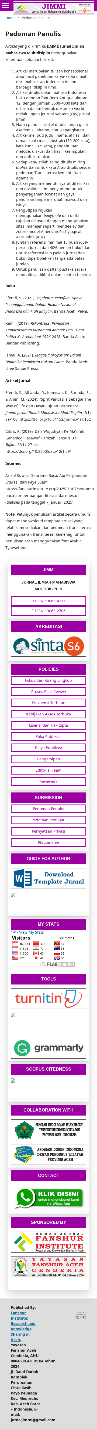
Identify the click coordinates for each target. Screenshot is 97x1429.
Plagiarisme (48, 842)
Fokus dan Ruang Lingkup (48, 680)
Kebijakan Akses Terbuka (48, 714)
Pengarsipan (48, 758)
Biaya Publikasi (48, 747)
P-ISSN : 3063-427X (48, 600)
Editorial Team (48, 770)
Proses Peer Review (48, 691)
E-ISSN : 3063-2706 (48, 610)
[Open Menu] (5, 5)
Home (10, 17)
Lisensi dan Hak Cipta (48, 725)
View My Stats (31, 932)
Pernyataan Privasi (48, 831)
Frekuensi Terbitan (48, 702)
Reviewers (48, 781)
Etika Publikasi (48, 736)
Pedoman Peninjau (48, 819)
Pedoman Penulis (48, 808)
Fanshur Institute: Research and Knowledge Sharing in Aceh (23, 1326)
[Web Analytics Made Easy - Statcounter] (14, 932)
